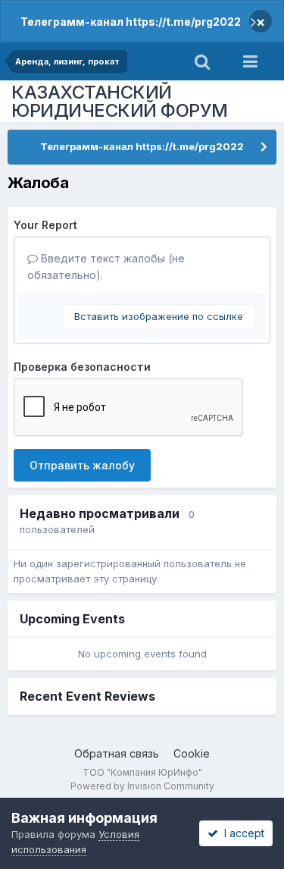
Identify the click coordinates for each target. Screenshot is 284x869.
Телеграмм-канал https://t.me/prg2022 (130, 21)
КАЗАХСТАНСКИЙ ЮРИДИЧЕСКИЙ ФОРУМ (119, 101)
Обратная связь (116, 753)
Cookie (191, 753)
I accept (241, 833)
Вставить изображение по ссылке (158, 316)
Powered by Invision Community (142, 786)
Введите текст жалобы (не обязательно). (106, 266)
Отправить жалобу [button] (82, 465)
